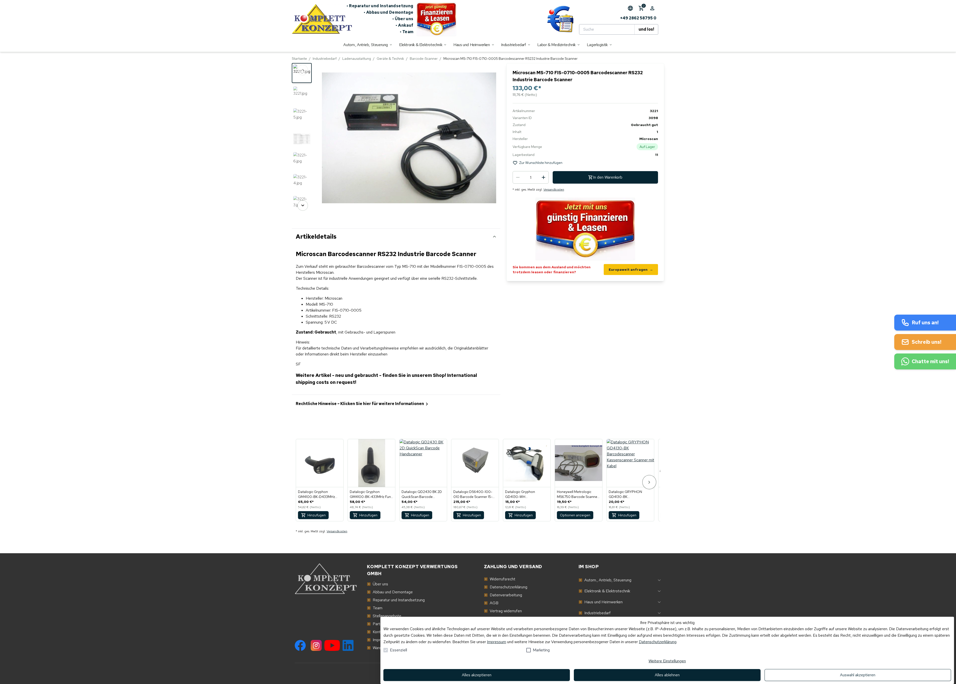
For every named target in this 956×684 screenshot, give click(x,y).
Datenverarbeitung (503, 595)
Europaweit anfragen (631, 269)
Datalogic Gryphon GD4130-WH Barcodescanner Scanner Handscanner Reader (525, 494)
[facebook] (300, 645)
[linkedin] (348, 645)
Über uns (403, 18)
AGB (491, 603)
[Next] (303, 205)
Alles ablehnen (667, 675)
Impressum (496, 641)
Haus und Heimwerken (601, 602)
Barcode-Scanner (424, 58)
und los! (646, 29)
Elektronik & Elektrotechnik (604, 591)
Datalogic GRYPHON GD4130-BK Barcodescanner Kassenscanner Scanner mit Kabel (630, 494)
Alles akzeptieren (476, 675)
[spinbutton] (531, 177)
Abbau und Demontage (389, 12)
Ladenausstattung (356, 58)
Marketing (541, 650)
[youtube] (332, 645)
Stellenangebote (384, 615)
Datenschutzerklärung (657, 641)
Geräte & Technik (390, 58)
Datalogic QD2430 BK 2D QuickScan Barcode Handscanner (422, 494)
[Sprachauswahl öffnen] (630, 8)
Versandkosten (553, 190)
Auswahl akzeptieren (857, 675)
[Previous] (303, 70)
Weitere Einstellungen (667, 661)
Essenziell (398, 650)
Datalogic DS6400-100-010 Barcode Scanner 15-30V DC (472, 494)
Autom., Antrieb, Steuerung (605, 580)
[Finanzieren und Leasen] (436, 19)
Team (407, 31)
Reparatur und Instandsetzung (380, 5)
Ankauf (405, 25)
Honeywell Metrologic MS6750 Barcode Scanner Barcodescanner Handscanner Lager (577, 494)
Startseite (299, 58)
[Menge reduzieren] (518, 177)
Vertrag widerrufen (503, 611)
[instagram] (316, 645)
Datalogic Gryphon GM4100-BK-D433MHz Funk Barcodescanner (316, 494)
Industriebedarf (325, 58)
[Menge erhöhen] (543, 177)
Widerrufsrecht (499, 579)
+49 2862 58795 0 (638, 18)
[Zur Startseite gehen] (319, 19)
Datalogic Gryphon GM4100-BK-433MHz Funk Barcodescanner (371, 494)
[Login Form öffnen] (652, 8)
